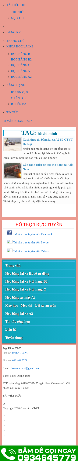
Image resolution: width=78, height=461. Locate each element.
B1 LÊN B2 (18, 103)
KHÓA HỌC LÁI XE (20, 46)
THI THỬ (17, 12)
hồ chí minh (47, 133)
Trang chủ (12, 265)
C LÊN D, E (18, 98)
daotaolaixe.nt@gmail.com (25, 368)
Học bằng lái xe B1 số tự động (27, 273)
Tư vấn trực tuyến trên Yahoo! (30, 251)
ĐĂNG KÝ (13, 32)
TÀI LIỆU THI (15, 5)
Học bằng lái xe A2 (19, 313)
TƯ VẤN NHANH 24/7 (17, 121)
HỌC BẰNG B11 (22, 53)
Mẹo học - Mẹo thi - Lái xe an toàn (30, 305)
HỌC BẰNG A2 (21, 76)
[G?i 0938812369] (39, 453)
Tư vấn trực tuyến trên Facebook (32, 234)
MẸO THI (17, 18)
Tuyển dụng (14, 337)
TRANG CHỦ (15, 40)
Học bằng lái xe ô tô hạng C (25, 289)
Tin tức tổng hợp (17, 321)
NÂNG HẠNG (15, 85)
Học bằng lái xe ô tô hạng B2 (26, 281)
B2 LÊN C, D (19, 92)
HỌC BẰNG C (20, 65)
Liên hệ (10, 329)
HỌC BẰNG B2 (21, 59)
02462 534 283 (20, 353)
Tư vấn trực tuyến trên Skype (30, 242)
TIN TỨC (12, 112)
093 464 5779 (19, 360)
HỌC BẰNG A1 (21, 71)
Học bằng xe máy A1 (20, 297)
